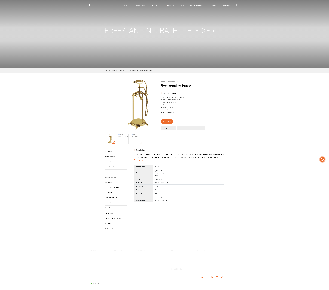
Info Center (212, 5)
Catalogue (174, 274)
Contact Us (226, 5)
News (182, 5)
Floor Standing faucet (111, 197)
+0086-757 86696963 (220, 255)
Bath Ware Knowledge (178, 262)
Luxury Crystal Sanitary (112, 187)
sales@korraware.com (207, 258)
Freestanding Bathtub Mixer (127, 70)
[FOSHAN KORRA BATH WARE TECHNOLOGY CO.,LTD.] (95, 5)
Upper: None (169, 128)
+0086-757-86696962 (205, 255)
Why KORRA (156, 5)
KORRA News (175, 256)
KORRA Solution (119, 265)
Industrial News (176, 259)
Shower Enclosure (110, 156)
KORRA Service (118, 256)
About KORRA (140, 5)
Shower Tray (108, 208)
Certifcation (118, 262)
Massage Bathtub (110, 177)
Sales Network (196, 5)
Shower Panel (109, 228)
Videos (173, 277)
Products (170, 5)
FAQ (92, 268)
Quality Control (119, 259)
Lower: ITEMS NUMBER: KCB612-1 (190, 128)
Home (126, 5)
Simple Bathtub (109, 167)
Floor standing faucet (145, 70)
